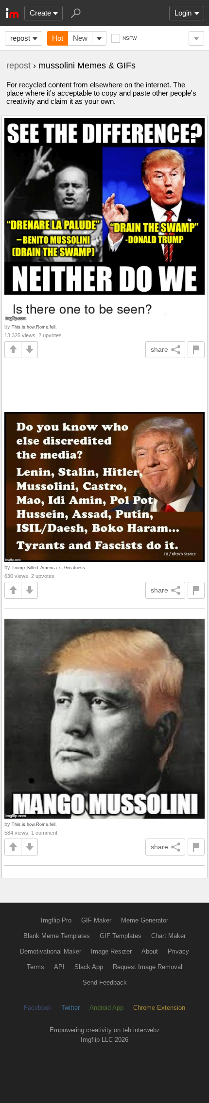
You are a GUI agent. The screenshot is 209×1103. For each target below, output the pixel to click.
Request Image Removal (147, 967)
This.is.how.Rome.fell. (34, 326)
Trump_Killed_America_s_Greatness (48, 567)
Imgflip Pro (56, 920)
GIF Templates (120, 935)
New (80, 38)
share (159, 349)
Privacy (178, 951)
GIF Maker (96, 920)
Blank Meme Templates (56, 935)
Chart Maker (168, 935)
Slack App (88, 967)
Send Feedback (105, 982)
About (149, 951)
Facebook (38, 1007)
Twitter (70, 1007)
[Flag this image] (196, 349)
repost (20, 38)
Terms (35, 967)
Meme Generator (144, 920)
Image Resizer (111, 951)
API (59, 967)
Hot (57, 38)
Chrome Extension (159, 1007)
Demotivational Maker (50, 951)
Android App (106, 1007)
